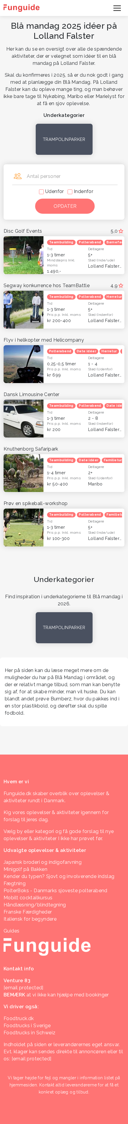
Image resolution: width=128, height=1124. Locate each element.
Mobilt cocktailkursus (28, 898)
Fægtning (15, 883)
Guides (11, 931)
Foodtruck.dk (19, 1018)
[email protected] (31, 1059)
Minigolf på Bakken (25, 869)
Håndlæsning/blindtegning (35, 905)
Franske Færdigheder (28, 912)
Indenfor (83, 191)
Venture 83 (17, 980)
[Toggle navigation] (117, 8)
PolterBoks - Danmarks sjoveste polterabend (55, 890)
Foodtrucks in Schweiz (29, 1032)
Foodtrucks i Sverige (27, 1025)
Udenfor (54, 191)
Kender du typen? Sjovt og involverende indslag (59, 876)
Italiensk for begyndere (30, 919)
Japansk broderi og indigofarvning (43, 862)
